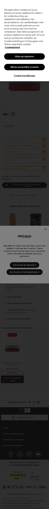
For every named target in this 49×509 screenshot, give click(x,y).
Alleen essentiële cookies (24, 67)
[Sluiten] (46, 4)
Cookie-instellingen (24, 75)
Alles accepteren (24, 56)
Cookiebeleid (12, 47)
